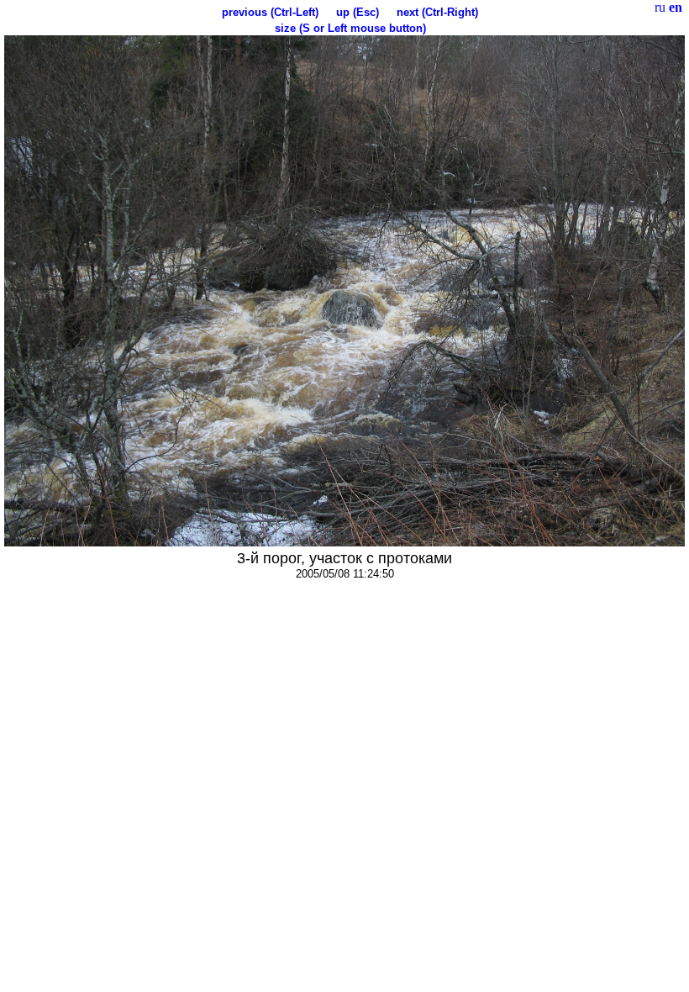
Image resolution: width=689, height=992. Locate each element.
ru (660, 7)
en (675, 7)
